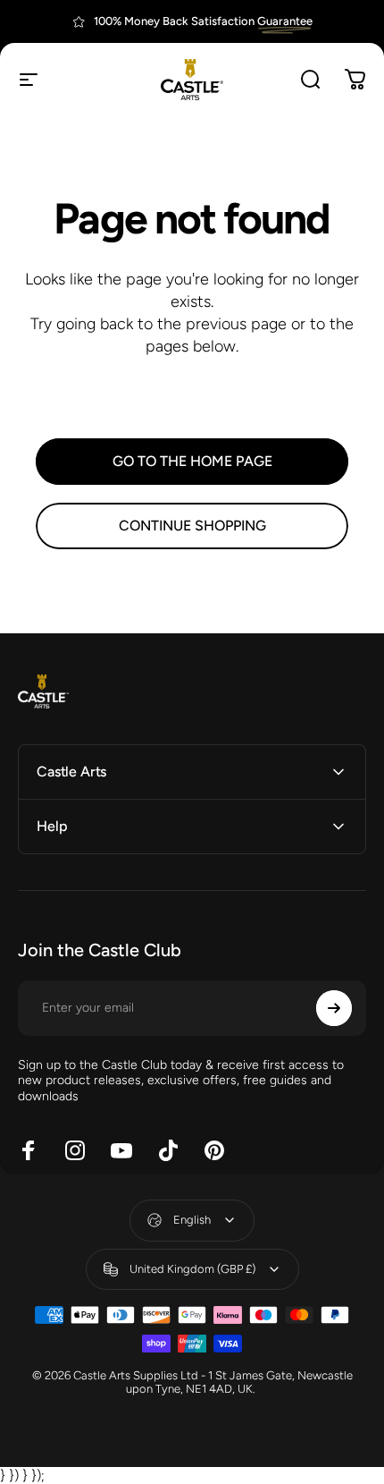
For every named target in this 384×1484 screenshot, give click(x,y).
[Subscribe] (334, 1008)
